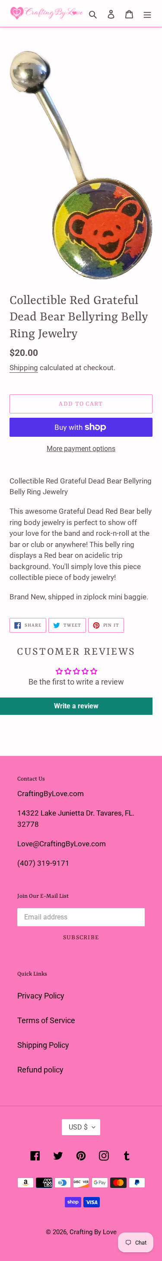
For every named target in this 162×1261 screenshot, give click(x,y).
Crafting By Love (93, 1232)
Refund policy (40, 1069)
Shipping (24, 367)
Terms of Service (46, 1020)
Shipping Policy (43, 1045)
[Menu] (147, 13)
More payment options (81, 449)
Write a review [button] (76, 706)
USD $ (78, 1127)
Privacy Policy (40, 995)
